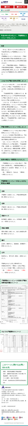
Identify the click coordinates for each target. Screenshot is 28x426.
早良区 (11, 419)
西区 (17, 419)
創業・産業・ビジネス (14, 19)
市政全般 (23, 19)
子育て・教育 (14, 14)
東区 (4, 417)
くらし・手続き (4, 14)
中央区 (16, 417)
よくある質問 (6, 10)
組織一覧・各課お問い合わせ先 (10, 410)
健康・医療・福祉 (23, 14)
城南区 (5, 419)
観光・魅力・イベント (5, 19)
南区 (22, 417)
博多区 (10, 417)
